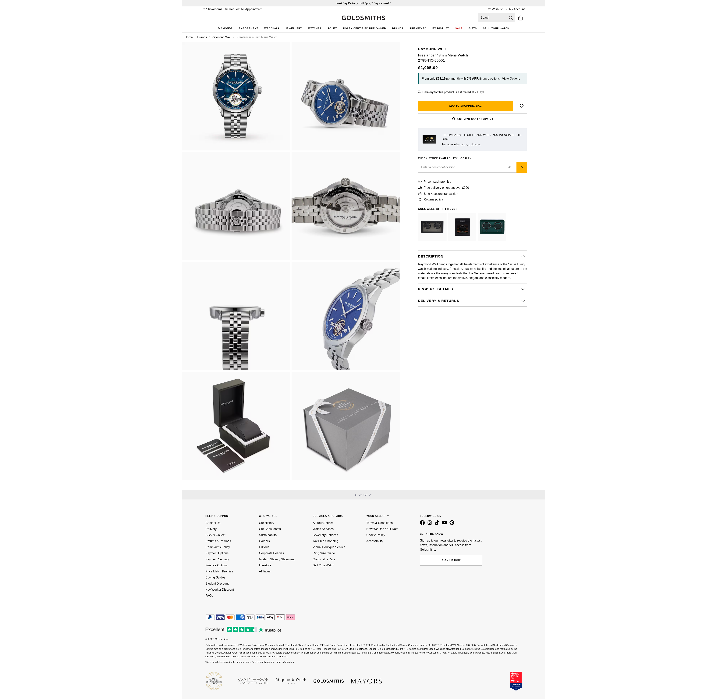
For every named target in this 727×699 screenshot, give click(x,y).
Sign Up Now (451, 560)
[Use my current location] (509, 167)
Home (189, 37)
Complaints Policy (217, 547)
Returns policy (433, 199)
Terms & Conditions (379, 522)
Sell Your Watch (496, 28)
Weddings (271, 28)
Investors (265, 565)
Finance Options (216, 565)
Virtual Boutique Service (329, 547)
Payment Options (217, 553)
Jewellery (293, 28)
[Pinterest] (452, 524)
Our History (266, 522)
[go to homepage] (363, 18)
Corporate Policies (271, 553)
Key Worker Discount (219, 589)
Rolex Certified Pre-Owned (364, 28)
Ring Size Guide (324, 553)
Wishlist (496, 9)
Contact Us (212, 522)
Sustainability (268, 535)
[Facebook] (423, 524)
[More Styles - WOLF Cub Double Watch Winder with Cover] (492, 227)
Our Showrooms (270, 529)
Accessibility (374, 541)
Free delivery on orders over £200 (446, 187)
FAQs (209, 595)
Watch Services (323, 529)
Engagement (248, 28)
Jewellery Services (325, 535)
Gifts (473, 28)
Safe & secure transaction (441, 193)
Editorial (264, 547)
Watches (314, 28)
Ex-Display (440, 28)
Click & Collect (215, 535)
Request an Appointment (245, 9)
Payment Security (217, 559)
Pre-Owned (418, 28)
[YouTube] (445, 524)
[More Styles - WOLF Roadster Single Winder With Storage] (462, 227)
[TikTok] (438, 524)
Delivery (211, 529)
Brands (397, 28)
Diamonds (225, 28)
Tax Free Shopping (325, 541)
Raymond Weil (221, 37)
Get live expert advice (475, 118)
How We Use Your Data (382, 529)
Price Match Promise (219, 571)
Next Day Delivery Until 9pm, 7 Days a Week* (363, 3)
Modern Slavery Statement (277, 559)
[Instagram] (430, 524)
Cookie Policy (375, 535)
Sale (459, 28)
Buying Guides (215, 577)
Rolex (332, 28)
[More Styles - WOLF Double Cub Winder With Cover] (432, 227)
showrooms (213, 9)
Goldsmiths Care (324, 559)
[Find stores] (521, 167)
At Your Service (323, 522)
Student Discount (217, 583)
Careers (264, 541)
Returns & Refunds (218, 541)
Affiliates (265, 571)
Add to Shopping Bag (465, 105)
